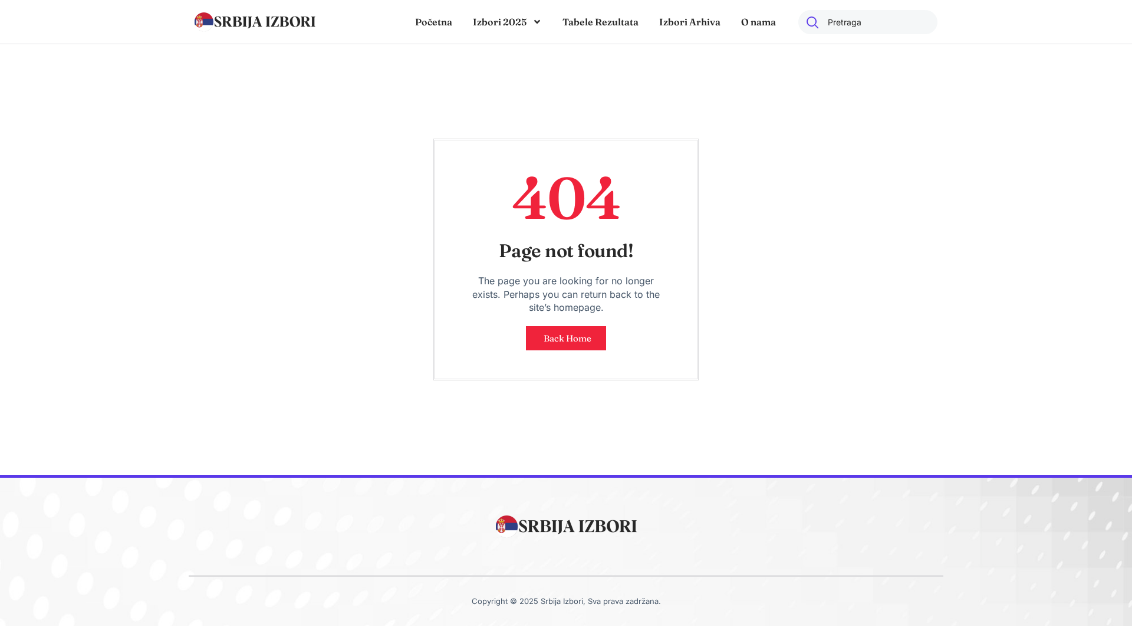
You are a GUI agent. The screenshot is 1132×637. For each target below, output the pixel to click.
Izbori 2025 (499, 22)
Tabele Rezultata (600, 22)
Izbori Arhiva (689, 22)
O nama (758, 22)
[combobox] (867, 22)
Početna (433, 22)
